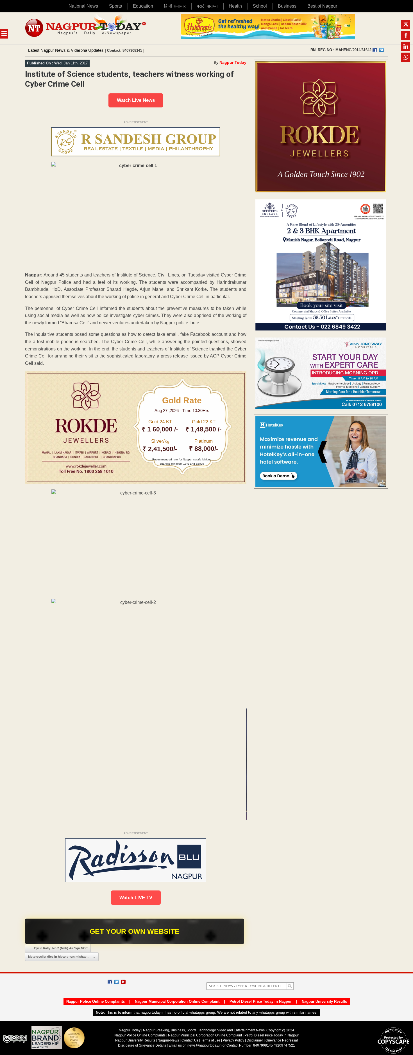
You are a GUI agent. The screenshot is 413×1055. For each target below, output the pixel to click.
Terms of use (210, 1040)
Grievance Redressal (282, 1040)
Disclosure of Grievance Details (142, 1045)
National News (83, 6)
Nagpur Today (232, 62)
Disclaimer (255, 1040)
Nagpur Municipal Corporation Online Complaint (177, 1001)
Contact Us (189, 1040)
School (260, 6)
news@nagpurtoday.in (204, 1045)
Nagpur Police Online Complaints (95, 1001)
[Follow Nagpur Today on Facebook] (110, 982)
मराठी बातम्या (207, 6)
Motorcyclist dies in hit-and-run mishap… (62, 956)
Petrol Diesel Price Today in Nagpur (261, 1001)
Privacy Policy (233, 1040)
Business (287, 6)
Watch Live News (136, 100)
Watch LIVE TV (135, 897)
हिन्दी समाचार (175, 6)
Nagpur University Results (324, 1001)
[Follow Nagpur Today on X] (116, 982)
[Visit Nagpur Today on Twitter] (381, 50)
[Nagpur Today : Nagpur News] (86, 28)
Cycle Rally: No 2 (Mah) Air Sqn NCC (58, 948)
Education (143, 6)
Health (235, 6)
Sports (115, 6)
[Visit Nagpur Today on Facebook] (375, 50)
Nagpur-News (168, 1040)
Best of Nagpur (322, 6)
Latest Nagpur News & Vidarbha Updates (66, 50)
